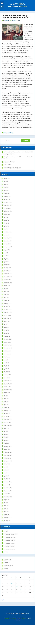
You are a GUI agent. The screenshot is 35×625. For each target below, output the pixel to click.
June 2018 (6, 470)
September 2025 (8, 211)
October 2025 (7, 208)
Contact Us (7, 562)
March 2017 (7, 514)
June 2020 (6, 398)
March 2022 (7, 336)
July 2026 (6, 181)
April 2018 (6, 476)
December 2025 (8, 202)
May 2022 (6, 330)
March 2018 (7, 479)
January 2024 (7, 270)
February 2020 (7, 410)
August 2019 (7, 428)
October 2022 (7, 315)
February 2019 (7, 446)
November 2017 (8, 491)
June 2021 (6, 363)
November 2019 (8, 419)
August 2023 (7, 285)
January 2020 (7, 413)
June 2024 (6, 256)
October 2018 (7, 458)
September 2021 (8, 354)
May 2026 (6, 187)
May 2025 (6, 223)
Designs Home (18, 3)
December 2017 (8, 488)
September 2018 (8, 461)
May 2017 (6, 508)
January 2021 (7, 378)
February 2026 (7, 196)
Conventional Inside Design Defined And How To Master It (16, 16)
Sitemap (6, 568)
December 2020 (8, 380)
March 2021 (7, 372)
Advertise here (7, 559)
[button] (1, 7)
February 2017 (7, 517)
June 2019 (6, 434)
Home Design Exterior (9, 537)
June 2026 (6, 184)
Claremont (24, 618)
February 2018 (7, 482)
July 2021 (6, 360)
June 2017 (6, 505)
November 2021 (8, 348)
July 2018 (6, 467)
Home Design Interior (9, 540)
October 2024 (7, 244)
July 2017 (6, 502)
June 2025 (6, 220)
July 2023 (6, 288)
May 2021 (6, 366)
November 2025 (8, 205)
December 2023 (8, 273)
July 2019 (6, 431)
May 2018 (6, 473)
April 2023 (6, 297)
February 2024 (7, 267)
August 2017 (7, 499)
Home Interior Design (9, 549)
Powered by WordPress (10, 618)
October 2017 (7, 494)
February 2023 (7, 303)
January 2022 (7, 342)
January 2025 (7, 235)
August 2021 (7, 357)
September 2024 (8, 247)
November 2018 (8, 455)
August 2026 (7, 178)
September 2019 (8, 425)
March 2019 (7, 443)
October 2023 (7, 279)
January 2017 (7, 520)
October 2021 (7, 351)
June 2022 (6, 327)
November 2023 (8, 276)
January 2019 (7, 449)
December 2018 (8, 452)
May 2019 (6, 437)
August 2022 (7, 321)
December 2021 (8, 345)
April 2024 (6, 262)
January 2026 (7, 199)
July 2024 (6, 253)
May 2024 (6, 259)
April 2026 (6, 190)
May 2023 (6, 294)
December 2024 (8, 238)
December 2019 (8, 416)
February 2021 (7, 375)
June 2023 (6, 291)
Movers (6, 552)
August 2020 (7, 392)
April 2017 (6, 511)
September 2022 (8, 318)
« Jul (3, 599)
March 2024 (7, 264)
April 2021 (6, 369)
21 (21, 589)
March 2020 (7, 407)
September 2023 (8, 282)
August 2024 (7, 250)
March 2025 (7, 229)
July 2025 (6, 217)
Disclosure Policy (8, 565)
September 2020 (8, 389)
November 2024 (8, 241)
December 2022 (8, 309)
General (6, 531)
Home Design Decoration (10, 534)
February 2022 (7, 339)
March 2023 (7, 300)
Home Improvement (9, 546)
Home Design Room (8, 132)
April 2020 (6, 404)
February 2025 (7, 232)
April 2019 (6, 440)
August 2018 (7, 464)
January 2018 (7, 485)
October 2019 (7, 422)
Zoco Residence (8, 165)
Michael (7, 20)
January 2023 (7, 306)
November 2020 (8, 383)
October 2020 (7, 386)
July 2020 (6, 395)
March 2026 (7, 193)
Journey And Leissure (9, 162)
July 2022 (6, 324)
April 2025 (6, 226)
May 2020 (6, 401)
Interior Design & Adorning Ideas (12, 167)
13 (16, 586)
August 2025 (7, 214)
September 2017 (8, 497)
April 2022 (6, 333)
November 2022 (8, 312)
